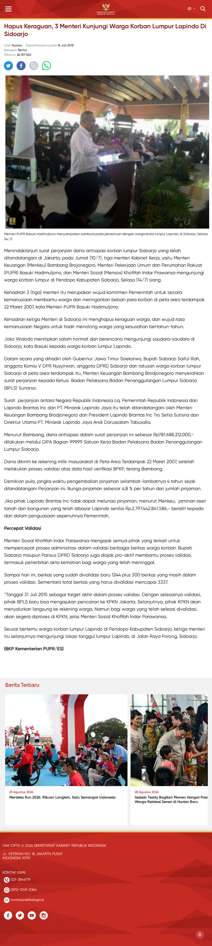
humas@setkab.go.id (27, 900)
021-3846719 (20, 879)
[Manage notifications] (200, 934)
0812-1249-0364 (23, 889)
